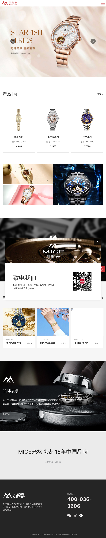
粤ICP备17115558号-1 (67, 534)
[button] (93, 41)
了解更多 (99, 94)
